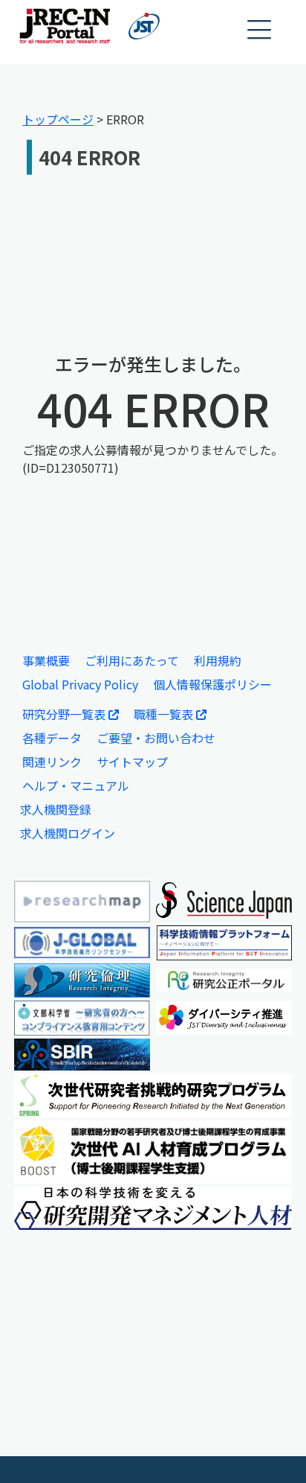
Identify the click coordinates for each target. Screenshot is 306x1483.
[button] (260, 30)
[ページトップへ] (273, 1449)
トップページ (58, 119)
